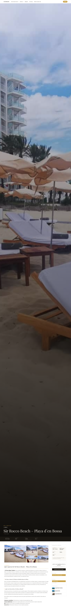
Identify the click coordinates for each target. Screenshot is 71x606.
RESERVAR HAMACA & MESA (59, 569)
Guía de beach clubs (14, 1)
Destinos (21, 1)
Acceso (65, 1)
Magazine (26, 1)
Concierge (31, 1)
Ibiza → (36, 538)
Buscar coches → (56, 581)
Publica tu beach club (37, 1)
